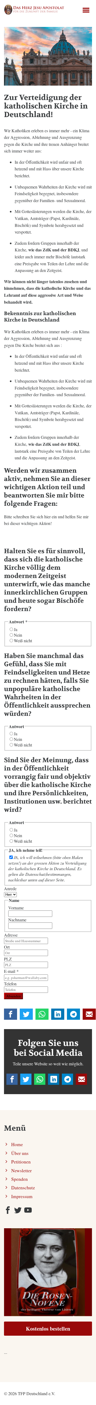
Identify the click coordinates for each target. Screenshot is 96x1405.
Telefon (10, 983)
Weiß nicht (23, 640)
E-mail (11, 971)
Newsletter (21, 1170)
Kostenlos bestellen (48, 1328)
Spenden (19, 1179)
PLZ (8, 959)
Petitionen (21, 1161)
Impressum (22, 1196)
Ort (7, 947)
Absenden (13, 996)
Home (17, 1144)
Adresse (11, 935)
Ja (15, 629)
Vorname (16, 907)
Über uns (20, 1153)
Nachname (17, 919)
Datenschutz (23, 1187)
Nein (18, 635)
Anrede (10, 888)
